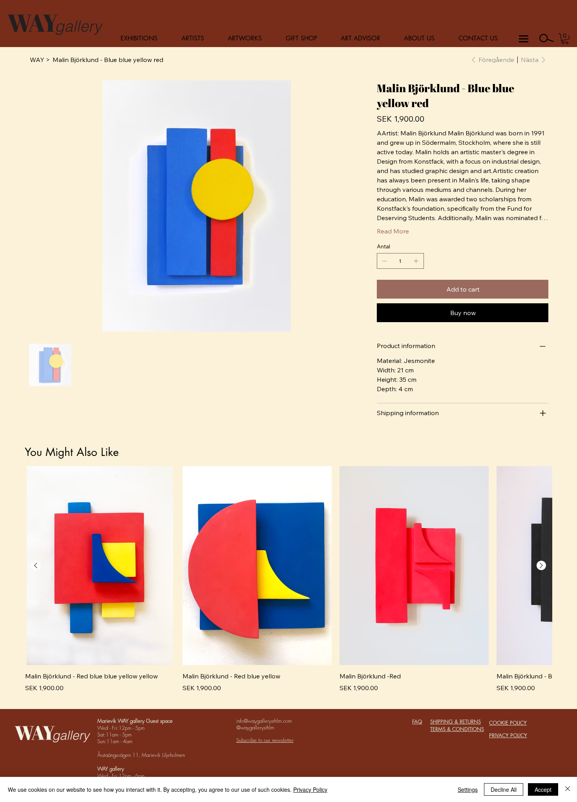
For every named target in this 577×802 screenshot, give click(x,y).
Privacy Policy (310, 789)
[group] (288, 584)
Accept (543, 789)
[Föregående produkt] (35, 565)
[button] (565, 38)
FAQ (417, 721)
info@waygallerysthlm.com (264, 720)
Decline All (504, 789)
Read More (393, 231)
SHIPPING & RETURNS (455, 721)
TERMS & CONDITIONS (457, 729)
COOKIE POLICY (508, 722)
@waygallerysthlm (255, 727)
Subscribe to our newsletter (265, 740)
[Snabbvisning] (99, 565)
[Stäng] (567, 789)
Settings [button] (468, 789)
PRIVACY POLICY (508, 735)
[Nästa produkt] (541, 565)
